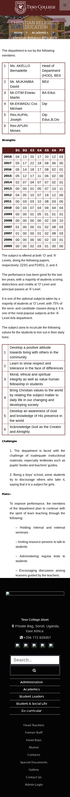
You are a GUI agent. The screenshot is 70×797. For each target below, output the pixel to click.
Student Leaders (31, 696)
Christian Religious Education (35, 38)
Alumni (34, 747)
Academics (40, 32)
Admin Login (34, 784)
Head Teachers (33, 725)
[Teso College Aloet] (35, 12)
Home (18, 32)
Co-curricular (31, 711)
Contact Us (34, 777)
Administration (31, 682)
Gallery (34, 769)
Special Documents (33, 762)
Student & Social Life (31, 703)
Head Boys (34, 740)
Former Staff (34, 732)
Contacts (33, 754)
